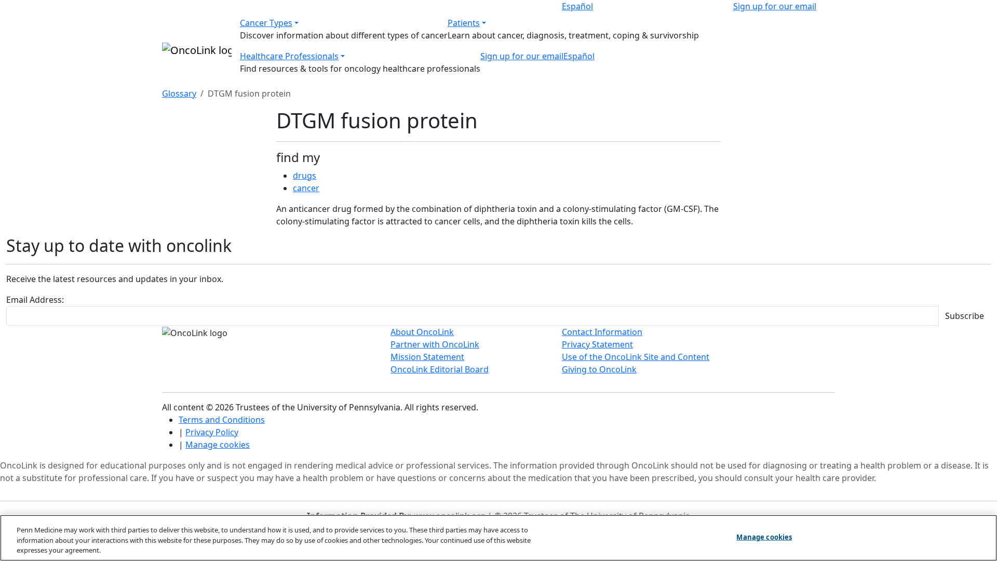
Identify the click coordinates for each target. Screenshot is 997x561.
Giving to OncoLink (599, 369)
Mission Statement (427, 357)
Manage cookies (217, 444)
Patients (464, 23)
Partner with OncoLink (434, 344)
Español (577, 6)
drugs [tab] (304, 175)
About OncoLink (422, 332)
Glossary (179, 93)
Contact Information (602, 332)
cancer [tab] (306, 188)
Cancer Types (266, 23)
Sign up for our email (774, 6)
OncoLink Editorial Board (439, 369)
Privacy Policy (211, 432)
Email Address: (35, 299)
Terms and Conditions (222, 419)
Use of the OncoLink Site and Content (635, 357)
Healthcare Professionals (289, 56)
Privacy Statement (597, 344)
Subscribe (964, 316)
